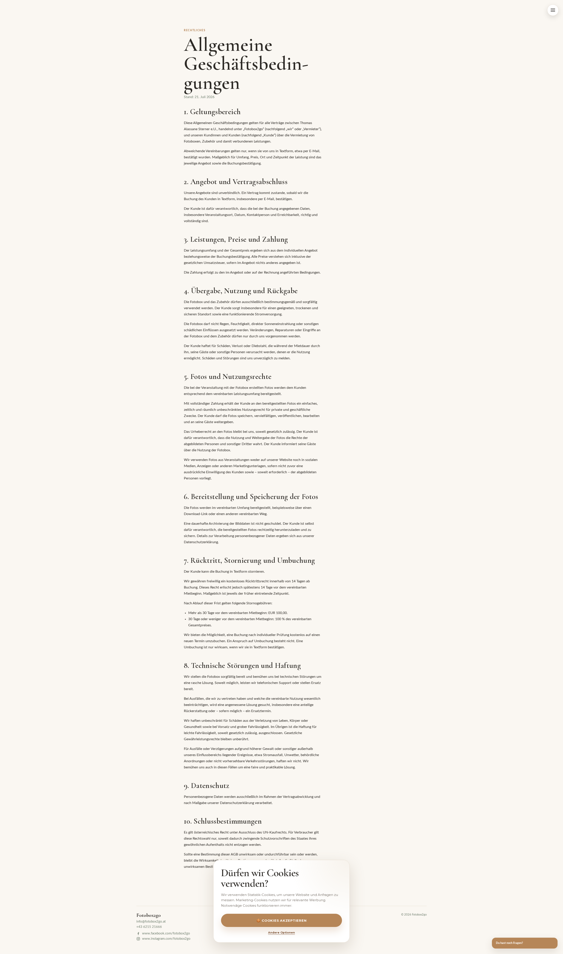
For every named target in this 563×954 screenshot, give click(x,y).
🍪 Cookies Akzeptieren (281, 920)
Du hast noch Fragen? (509, 943)
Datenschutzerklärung (201, 542)
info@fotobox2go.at (151, 921)
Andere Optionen (281, 932)
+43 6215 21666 (149, 926)
